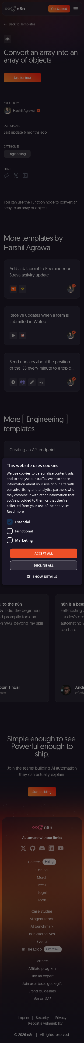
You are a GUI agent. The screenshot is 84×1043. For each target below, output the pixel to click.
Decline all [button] (43, 565)
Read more (15, 511)
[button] (42, 576)
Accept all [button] (44, 553)
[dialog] (42, 521)
